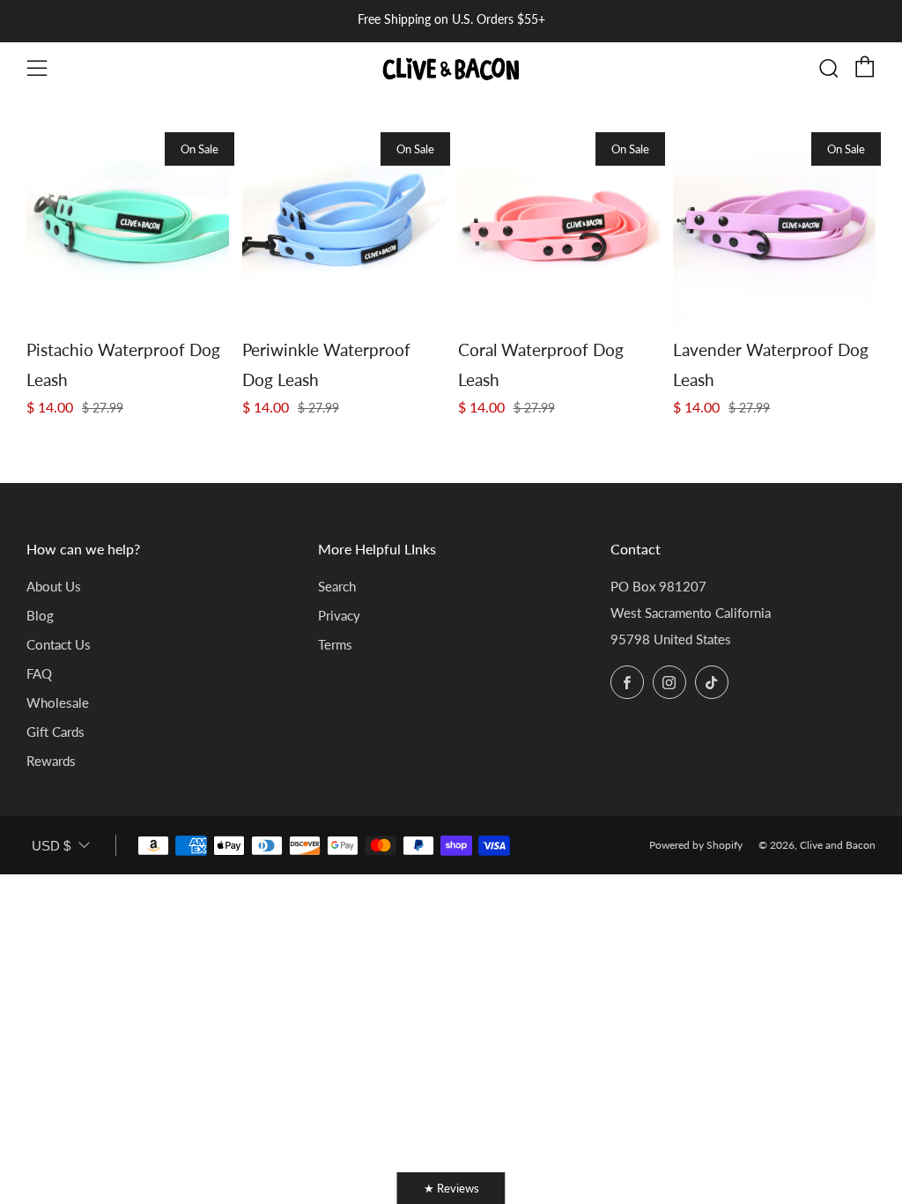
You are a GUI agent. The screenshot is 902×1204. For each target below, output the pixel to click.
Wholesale (57, 702)
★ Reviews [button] (451, 1188)
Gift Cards (55, 731)
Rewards (51, 761)
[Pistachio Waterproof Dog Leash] (127, 223)
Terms (335, 644)
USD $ (51, 845)
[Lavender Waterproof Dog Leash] (774, 223)
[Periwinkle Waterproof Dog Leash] (343, 223)
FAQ (39, 673)
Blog (40, 615)
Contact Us (58, 644)
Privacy (339, 615)
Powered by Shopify (696, 844)
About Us (53, 586)
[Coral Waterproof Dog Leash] (559, 223)
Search (337, 586)
